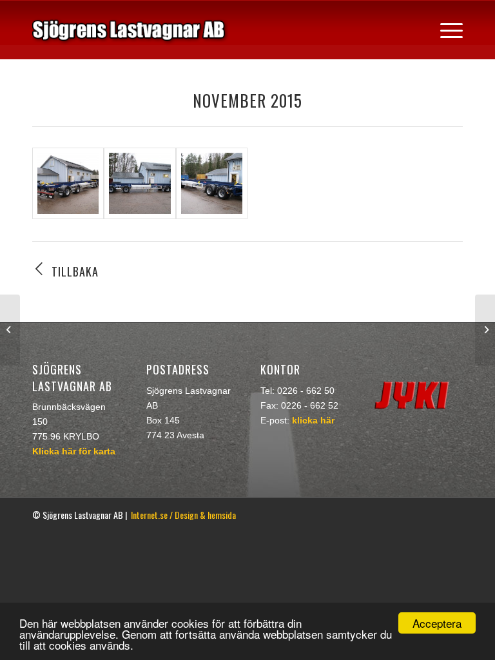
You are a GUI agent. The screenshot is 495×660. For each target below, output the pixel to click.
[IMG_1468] (139, 183)
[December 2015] (485, 330)
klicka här (313, 420)
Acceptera (436, 623)
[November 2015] (10, 330)
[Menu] (445, 30)
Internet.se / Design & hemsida (183, 514)
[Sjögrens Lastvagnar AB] (130, 30)
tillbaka (75, 271)
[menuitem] (445, 30)
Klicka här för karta (73, 451)
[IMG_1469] (212, 183)
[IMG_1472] (68, 183)
